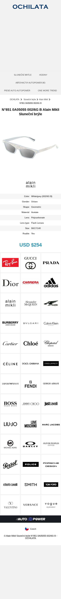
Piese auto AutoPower (17, 90)
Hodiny (43, 75)
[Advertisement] (30, 44)
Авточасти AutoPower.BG (30, 82)
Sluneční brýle (23, 75)
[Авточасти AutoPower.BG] (30, 522)
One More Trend (47, 90)
